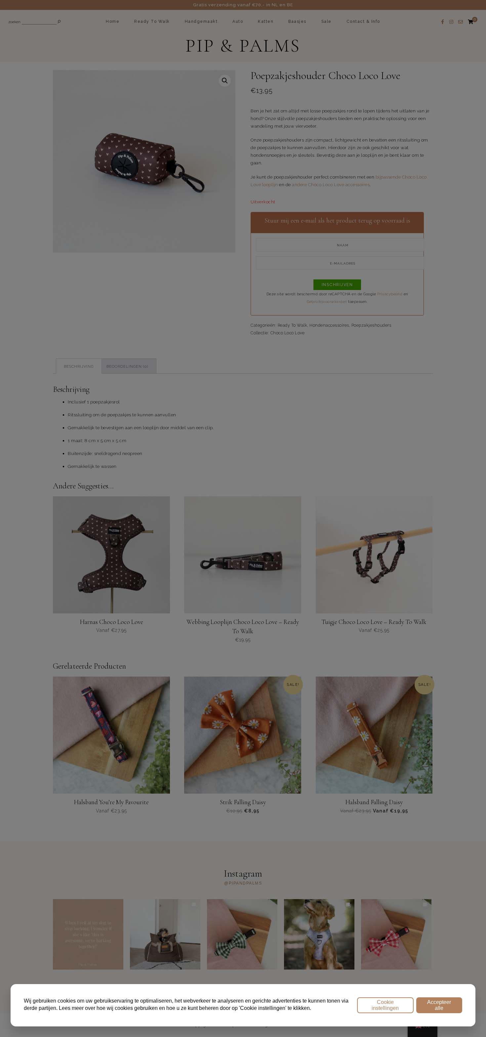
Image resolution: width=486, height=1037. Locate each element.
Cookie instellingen (385, 1005)
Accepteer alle (439, 1005)
